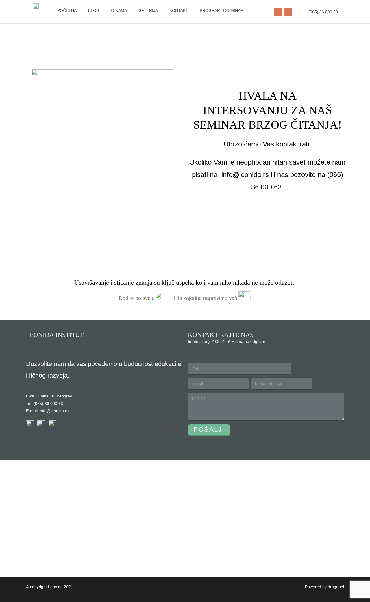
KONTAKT (178, 10)
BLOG (93, 10)
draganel (336, 586)
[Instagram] (288, 12)
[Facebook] (278, 12)
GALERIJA (148, 10)
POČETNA (67, 10)
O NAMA (119, 10)
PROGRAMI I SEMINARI (222, 10)
